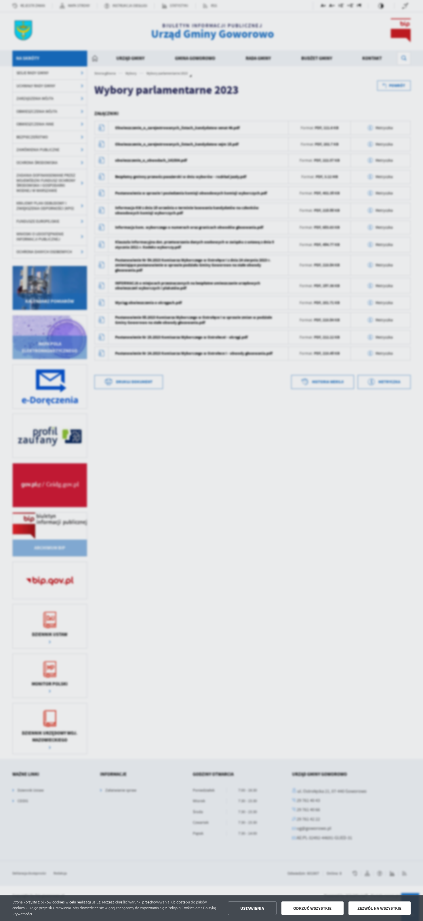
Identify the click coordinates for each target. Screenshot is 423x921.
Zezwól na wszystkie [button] (379, 908)
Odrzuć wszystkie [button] (312, 908)
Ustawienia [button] (252, 908)
